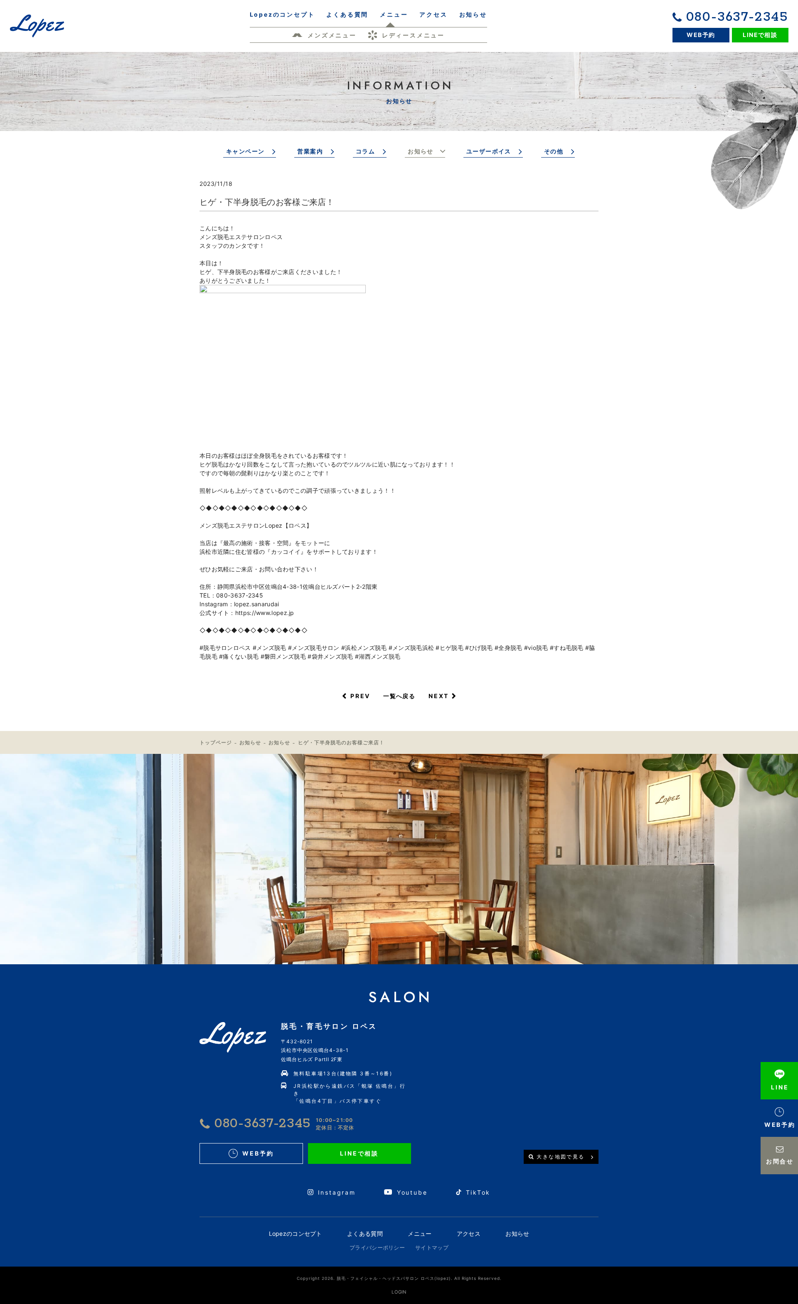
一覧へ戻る (399, 695)
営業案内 (310, 151)
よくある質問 (365, 1233)
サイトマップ (431, 1247)
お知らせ (420, 151)
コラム (365, 151)
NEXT (439, 695)
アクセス (468, 1233)
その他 (553, 151)
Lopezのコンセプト (295, 1233)
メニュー (419, 1233)
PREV (360, 695)
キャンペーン (245, 151)
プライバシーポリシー (377, 1247)
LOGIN (399, 1292)
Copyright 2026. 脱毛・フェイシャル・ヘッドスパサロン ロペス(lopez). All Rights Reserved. (399, 1278)
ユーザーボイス (488, 151)
